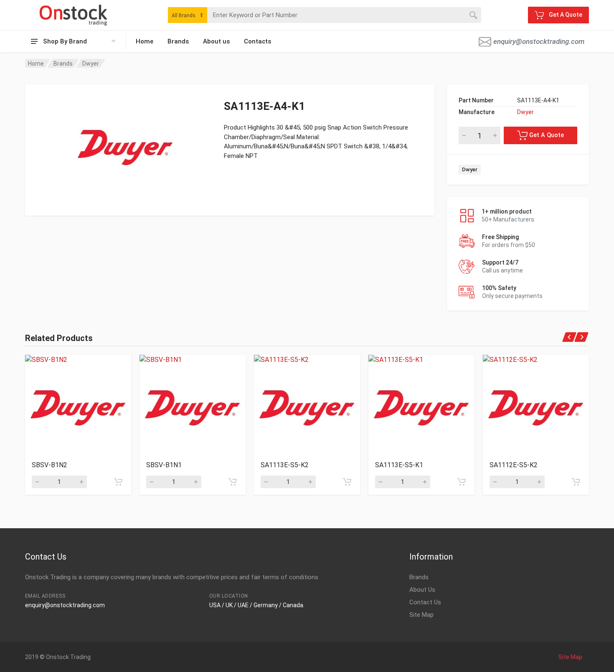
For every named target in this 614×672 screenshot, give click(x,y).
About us (216, 41)
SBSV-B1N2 (49, 465)
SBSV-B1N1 (164, 465)
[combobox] (187, 15)
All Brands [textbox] (183, 15)
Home (144, 41)
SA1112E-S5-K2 (514, 465)
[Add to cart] (118, 481)
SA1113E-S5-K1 (399, 465)
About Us (422, 589)
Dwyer (90, 63)
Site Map (421, 615)
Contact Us (425, 602)
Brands (178, 41)
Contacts (257, 41)
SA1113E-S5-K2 (285, 465)
